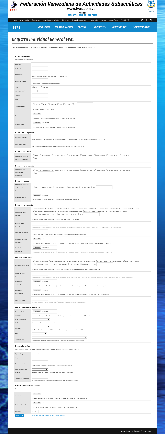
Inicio (15, 20)
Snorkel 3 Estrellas (116, 261)
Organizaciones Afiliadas (51, 20)
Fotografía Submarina (59, 155)
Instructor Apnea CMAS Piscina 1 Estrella (45, 211)
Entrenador (53, 104)
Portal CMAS (125, 20)
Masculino (45, 87)
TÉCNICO (82, 15)
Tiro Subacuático (126, 155)
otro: (75, 104)
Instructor (67, 104)
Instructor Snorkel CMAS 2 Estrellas (65, 209)
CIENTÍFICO (92, 15)
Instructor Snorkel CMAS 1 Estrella (44, 209)
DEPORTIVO (73, 15)
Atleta (44, 104)
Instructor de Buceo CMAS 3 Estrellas (44, 214)
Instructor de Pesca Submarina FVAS (67, 214)
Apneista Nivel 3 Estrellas (75, 261)
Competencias (83, 27)
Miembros (65, 20)
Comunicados (94, 20)
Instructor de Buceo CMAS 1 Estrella (94, 211)
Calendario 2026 (43, 27)
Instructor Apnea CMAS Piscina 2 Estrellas (71, 211)
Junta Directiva (24, 20)
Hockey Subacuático (73, 155)
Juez (60, 104)
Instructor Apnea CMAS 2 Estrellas (109, 209)
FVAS (16, 27)
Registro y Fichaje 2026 (64, 27)
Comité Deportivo (100, 27)
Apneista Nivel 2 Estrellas (58, 261)
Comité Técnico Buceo (119, 27)
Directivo (37, 104)
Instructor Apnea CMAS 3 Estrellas (130, 209)
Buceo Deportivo (46, 155)
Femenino (36, 87)
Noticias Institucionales (79, 20)
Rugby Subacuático (113, 155)
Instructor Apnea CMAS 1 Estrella (87, 209)
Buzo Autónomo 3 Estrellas (59, 264)
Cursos (103, 20)
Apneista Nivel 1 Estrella (41, 261)
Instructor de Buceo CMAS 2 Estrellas (117, 211)
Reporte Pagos (113, 20)
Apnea (36, 155)
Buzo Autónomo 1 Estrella (132, 261)
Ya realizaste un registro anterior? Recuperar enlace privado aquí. (48, 415)
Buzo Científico (86, 264)
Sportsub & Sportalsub (142, 431)
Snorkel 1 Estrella (90, 261)
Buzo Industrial (74, 264)
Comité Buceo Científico (141, 27)
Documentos (36, 20)
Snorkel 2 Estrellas (103, 261)
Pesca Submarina (100, 155)
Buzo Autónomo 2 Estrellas (42, 264)
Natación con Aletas (87, 155)
